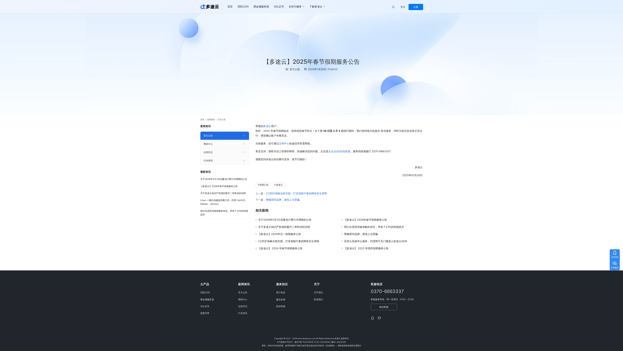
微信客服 (383, 307)
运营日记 (208, 152)
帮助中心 (208, 144)
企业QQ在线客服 (340, 151)
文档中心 (284, 143)
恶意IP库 (204, 313)
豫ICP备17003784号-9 (305, 342)
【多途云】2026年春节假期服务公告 (365, 219)
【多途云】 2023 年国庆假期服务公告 (366, 248)
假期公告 (264, 184)
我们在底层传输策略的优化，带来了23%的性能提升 (374, 226)
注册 (415, 6)
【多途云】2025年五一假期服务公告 (279, 234)
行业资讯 (208, 160)
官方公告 (295, 69)
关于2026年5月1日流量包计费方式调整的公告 (285, 219)
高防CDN (243, 6)
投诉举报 (280, 306)
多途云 (267, 126)
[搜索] (393, 7)
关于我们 (318, 292)
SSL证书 (279, 6)
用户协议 (280, 292)
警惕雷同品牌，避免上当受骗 (283, 199)
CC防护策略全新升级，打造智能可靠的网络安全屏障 (296, 193)
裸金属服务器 (261, 6)
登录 (402, 6)
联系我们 (318, 299)
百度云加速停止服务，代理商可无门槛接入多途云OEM (375, 241)
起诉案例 (330, 345)
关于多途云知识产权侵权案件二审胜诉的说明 (284, 226)
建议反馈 (280, 299)
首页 (230, 6)
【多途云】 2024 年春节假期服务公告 (280, 248)
